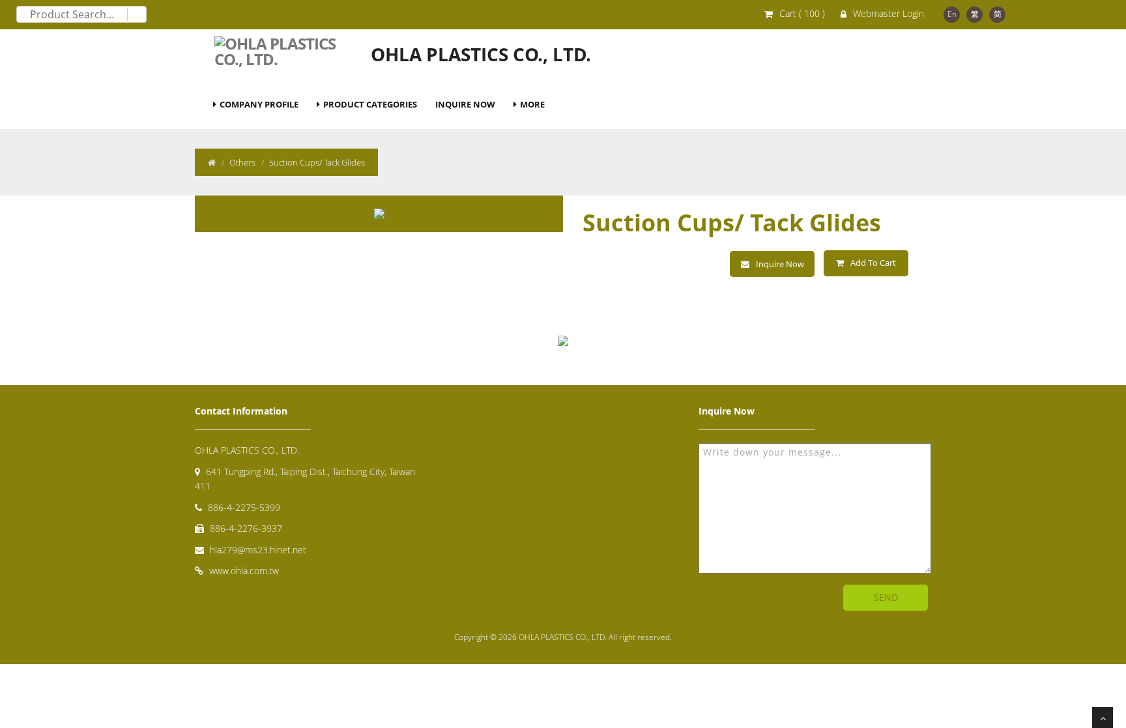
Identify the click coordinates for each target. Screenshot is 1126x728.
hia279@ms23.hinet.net (258, 550)
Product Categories (370, 104)
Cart (802, 13)
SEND (886, 597)
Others (242, 162)
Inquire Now (465, 104)
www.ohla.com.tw (244, 570)
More (532, 104)
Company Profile (259, 104)
